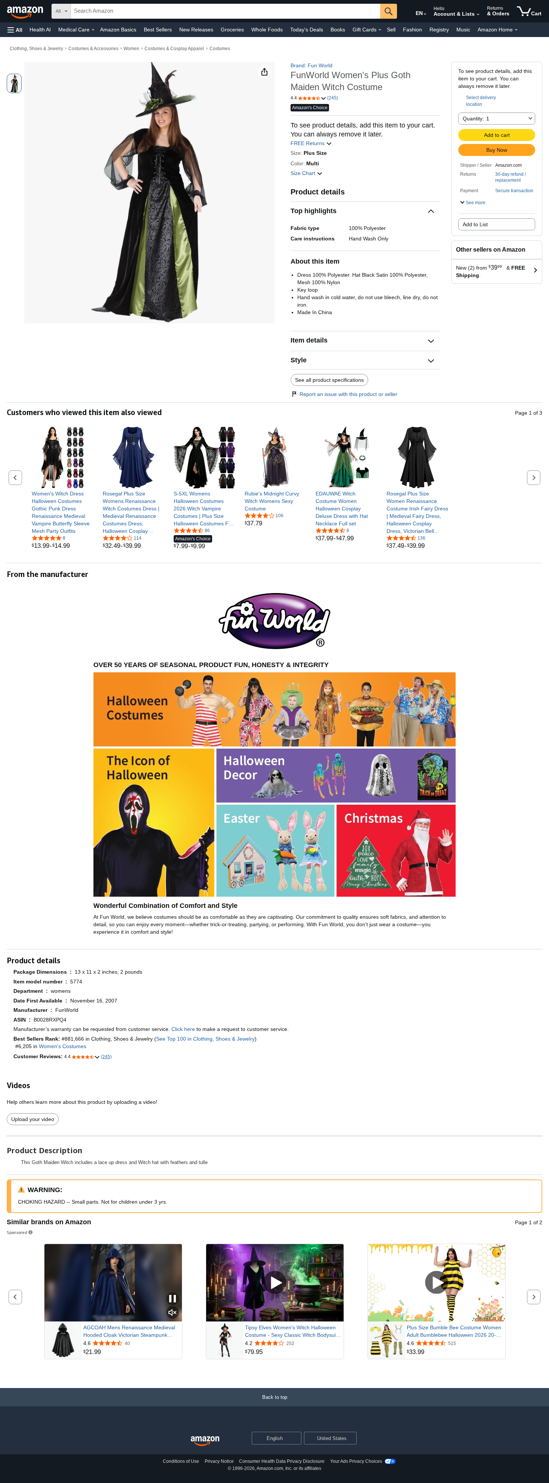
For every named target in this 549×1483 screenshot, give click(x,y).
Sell (391, 30)
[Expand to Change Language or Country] (425, 14)
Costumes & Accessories (93, 48)
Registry (439, 30)
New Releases (196, 30)
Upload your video (32, 1119)
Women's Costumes (62, 1046)
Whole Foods (267, 30)
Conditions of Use (181, 1461)
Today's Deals (306, 30)
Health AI (40, 30)
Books (338, 30)
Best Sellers (158, 30)
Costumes (220, 48)
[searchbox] (225, 11)
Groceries (232, 30)
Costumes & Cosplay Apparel (174, 48)
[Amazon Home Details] (516, 30)
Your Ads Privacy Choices (356, 1461)
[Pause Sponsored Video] (172, 1299)
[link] (62, 512)
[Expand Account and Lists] (478, 14)
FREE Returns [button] (308, 143)
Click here (183, 1029)
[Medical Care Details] (93, 30)
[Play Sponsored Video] (275, 1282)
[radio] (14, 83)
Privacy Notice (219, 1461)
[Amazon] (25, 11)
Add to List (475, 224)
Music (463, 30)
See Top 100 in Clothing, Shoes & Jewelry (205, 1039)
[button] (15, 29)
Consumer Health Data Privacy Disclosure (282, 1461)
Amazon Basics (118, 30)
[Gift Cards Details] (379, 30)
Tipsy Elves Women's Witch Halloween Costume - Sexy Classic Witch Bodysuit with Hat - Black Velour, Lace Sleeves (291, 1331)
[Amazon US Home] (205, 1441)
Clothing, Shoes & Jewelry (36, 48)
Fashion (412, 30)
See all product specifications (329, 380)
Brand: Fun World (311, 65)
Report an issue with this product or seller (348, 394)
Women (131, 48)
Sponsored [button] (17, 1232)
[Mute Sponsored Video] (172, 1313)
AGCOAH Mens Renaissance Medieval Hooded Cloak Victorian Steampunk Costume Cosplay (129, 1331)
